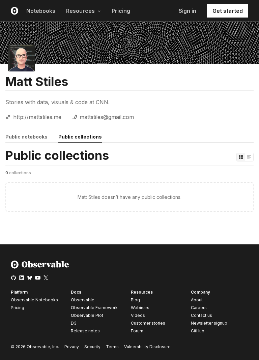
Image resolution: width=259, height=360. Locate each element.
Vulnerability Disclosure (147, 346)
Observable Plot (87, 315)
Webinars (140, 307)
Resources (80, 10)
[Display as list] (249, 157)
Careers (199, 307)
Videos (138, 315)
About (197, 299)
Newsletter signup (209, 323)
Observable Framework (94, 307)
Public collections (80, 137)
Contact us (201, 315)
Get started (227, 10)
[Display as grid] (241, 157)
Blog (135, 299)
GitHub (197, 330)
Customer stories (148, 323)
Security (92, 346)
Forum (137, 330)
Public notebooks (26, 137)
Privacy (71, 346)
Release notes (85, 330)
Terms (112, 346)
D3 (74, 323)
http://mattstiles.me (37, 117)
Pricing (121, 10)
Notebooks (40, 10)
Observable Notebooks (34, 299)
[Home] (40, 267)
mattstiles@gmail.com (107, 117)
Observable (82, 299)
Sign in (187, 10)
